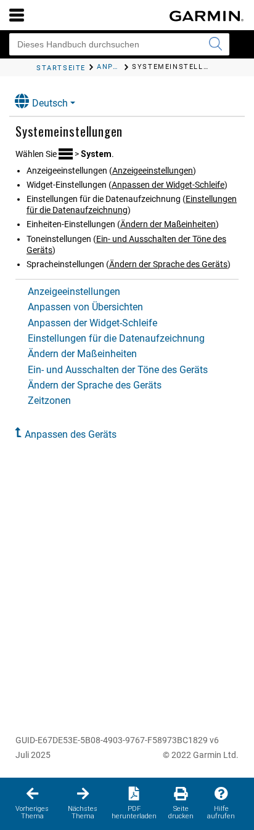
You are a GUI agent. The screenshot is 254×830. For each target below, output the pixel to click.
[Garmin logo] (207, 16)
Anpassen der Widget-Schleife (168, 185)
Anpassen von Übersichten (85, 307)
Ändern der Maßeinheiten (168, 224)
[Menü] (16, 15)
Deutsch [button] (50, 103)
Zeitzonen (49, 400)
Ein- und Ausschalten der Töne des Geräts (118, 370)
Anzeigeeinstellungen (152, 170)
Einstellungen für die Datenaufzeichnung (116, 338)
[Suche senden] (215, 44)
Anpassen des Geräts (71, 434)
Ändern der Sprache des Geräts (168, 264)
